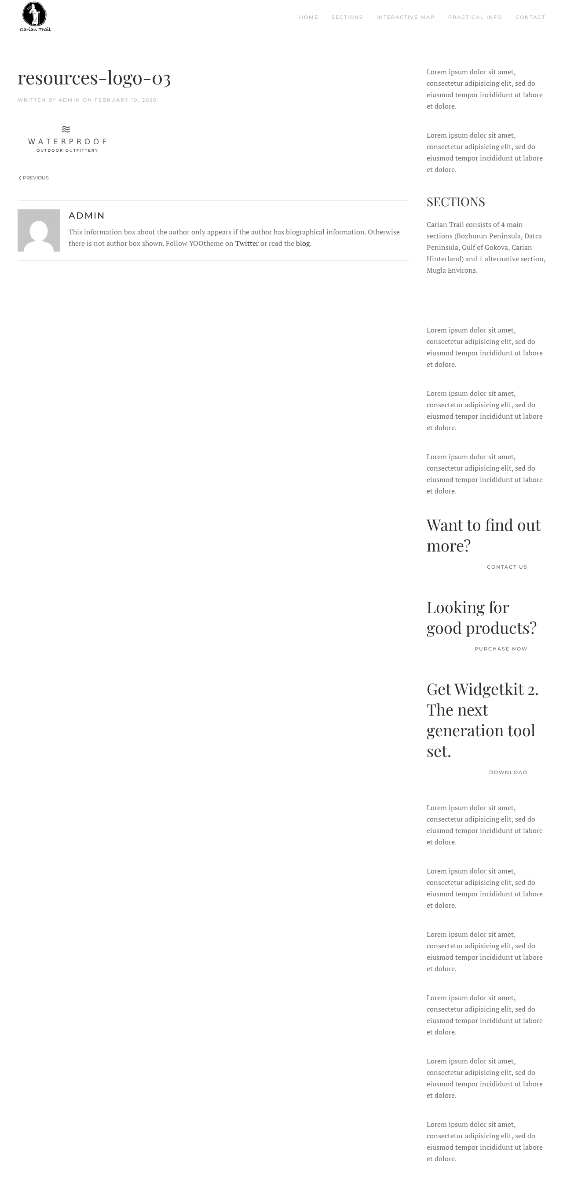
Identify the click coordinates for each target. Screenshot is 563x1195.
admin (69, 100)
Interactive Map (406, 17)
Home (308, 17)
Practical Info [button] (475, 17)
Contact (530, 17)
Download (508, 772)
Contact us (507, 567)
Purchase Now (501, 649)
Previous (36, 178)
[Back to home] (35, 17)
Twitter (247, 243)
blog (303, 243)
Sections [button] (347, 17)
